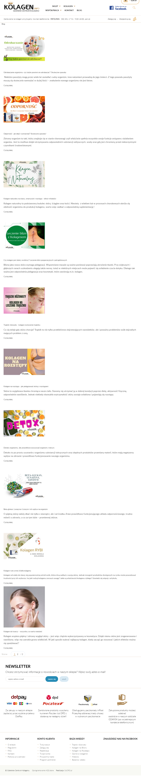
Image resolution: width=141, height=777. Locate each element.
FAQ (9, 750)
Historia (75, 756)
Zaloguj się (112, 19)
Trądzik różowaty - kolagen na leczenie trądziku (22, 325)
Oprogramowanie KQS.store (43, 770)
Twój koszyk (45, 744)
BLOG (79, 10)
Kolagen (68, 6)
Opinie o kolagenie (80, 753)
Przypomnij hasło (47, 756)
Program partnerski (48, 759)
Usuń (64, 679)
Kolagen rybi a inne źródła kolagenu (17, 570)
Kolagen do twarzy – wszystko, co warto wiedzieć (23, 631)
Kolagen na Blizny (79, 747)
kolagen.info (21, 6)
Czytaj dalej (8, 85)
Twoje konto (45, 753)
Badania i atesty (78, 759)
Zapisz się (52, 679)
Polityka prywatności (16, 756)
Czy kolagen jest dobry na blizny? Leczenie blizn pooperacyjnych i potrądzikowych (35, 260)
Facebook (118, 8)
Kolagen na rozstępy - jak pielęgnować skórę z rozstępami (26, 386)
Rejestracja (44, 750)
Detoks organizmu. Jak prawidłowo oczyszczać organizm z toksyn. (29, 447)
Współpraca (52, 10)
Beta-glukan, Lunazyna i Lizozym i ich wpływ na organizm (26, 509)
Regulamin (12, 747)
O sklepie (11, 744)
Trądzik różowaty (79, 744)
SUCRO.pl (68, 770)
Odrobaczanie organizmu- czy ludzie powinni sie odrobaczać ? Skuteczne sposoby (35, 72)
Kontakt (69, 10)
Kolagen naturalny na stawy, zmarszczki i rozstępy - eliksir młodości (30, 198)
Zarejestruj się (125, 19)
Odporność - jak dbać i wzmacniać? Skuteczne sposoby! (25, 133)
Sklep (55, 6)
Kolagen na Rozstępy (81, 750)
